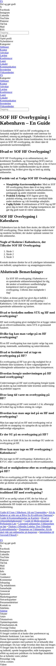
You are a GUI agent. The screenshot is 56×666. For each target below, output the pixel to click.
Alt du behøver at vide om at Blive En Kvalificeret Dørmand (27, 514)
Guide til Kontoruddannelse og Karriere (19, 518)
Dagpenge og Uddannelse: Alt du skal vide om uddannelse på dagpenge (26, 530)
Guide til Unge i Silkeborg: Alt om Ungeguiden (23, 512)
